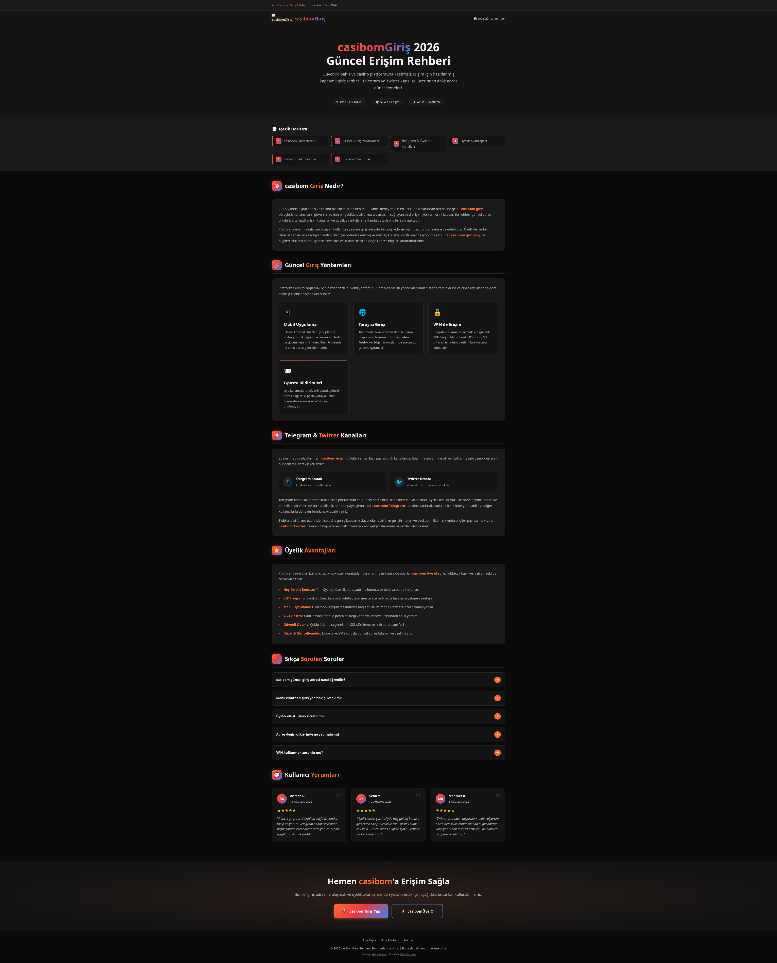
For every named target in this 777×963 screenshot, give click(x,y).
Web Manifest (408, 954)
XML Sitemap (379, 954)
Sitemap (409, 940)
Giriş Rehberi (390, 940)
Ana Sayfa (369, 940)
